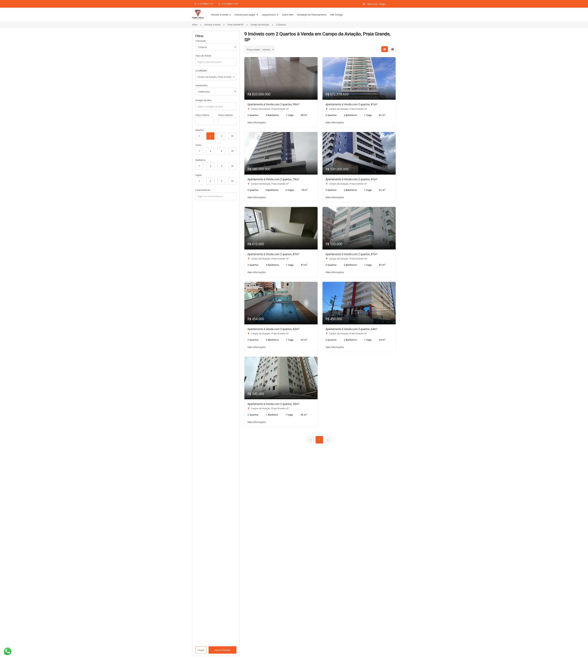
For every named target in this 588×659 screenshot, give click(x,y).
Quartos (199, 129)
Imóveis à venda (220, 14)
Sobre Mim (287, 14)
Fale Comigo (336, 14)
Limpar (200, 650)
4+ (232, 135)
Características (202, 190)
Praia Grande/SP (235, 24)
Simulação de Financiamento (311, 14)
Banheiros (200, 160)
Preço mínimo (202, 115)
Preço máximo (225, 115)
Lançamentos (269, 14)
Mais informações (256, 122)
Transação (200, 40)
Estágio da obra (203, 100)
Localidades (201, 70)
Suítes (198, 145)
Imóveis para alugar (245, 14)
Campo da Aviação (260, 24)
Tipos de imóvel (203, 55)
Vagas (198, 175)
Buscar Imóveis (222, 650)
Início (194, 24)
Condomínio (201, 85)
